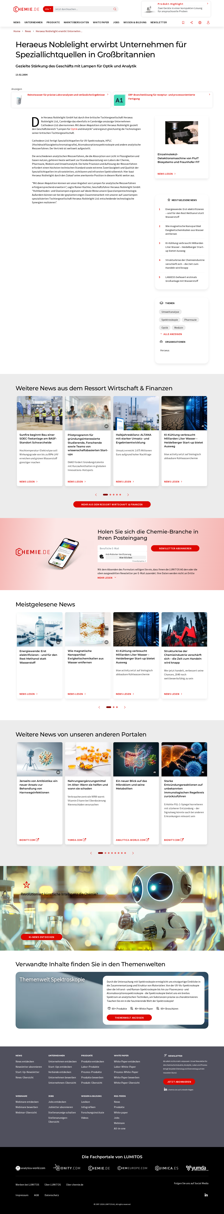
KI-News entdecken (41, 937)
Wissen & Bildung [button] (135, 22)
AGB (36, 1195)
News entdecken (25, 1061)
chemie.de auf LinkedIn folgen (180, 1089)
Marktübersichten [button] (76, 22)
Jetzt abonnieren (179, 1081)
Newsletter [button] (159, 22)
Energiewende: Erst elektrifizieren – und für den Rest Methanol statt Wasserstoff (184, 212)
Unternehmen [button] (33, 22)
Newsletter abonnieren (175, 548)
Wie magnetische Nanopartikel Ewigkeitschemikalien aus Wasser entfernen (184, 229)
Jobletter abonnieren (60, 1107)
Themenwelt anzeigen (129, 1017)
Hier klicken (125, 557)
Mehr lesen (105, 577)
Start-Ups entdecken (60, 1066)
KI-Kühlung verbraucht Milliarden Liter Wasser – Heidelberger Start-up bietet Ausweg (184, 246)
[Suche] (115, 9)
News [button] (16, 22)
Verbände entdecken (59, 1072)
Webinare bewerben (27, 1107)
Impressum (22, 1195)
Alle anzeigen (172, 334)
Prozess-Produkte (91, 1072)
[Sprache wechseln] (200, 23)
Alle (47, 9)
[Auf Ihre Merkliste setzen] (183, 23)
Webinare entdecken (27, 1101)
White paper (121, 1112)
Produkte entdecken (92, 1061)
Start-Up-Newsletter (27, 1072)
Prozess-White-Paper (126, 1072)
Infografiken (88, 1107)
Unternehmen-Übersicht (62, 1082)
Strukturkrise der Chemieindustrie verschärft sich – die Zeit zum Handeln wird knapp (184, 263)
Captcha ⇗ (139, 561)
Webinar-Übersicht (26, 1112)
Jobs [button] (116, 22)
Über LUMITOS (52, 1184)
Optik (74, 129)
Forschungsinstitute (92, 1112)
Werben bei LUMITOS (27, 1184)
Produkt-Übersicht (91, 1082)
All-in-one (119, 1128)
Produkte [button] (53, 22)
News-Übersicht (25, 1077)
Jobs (116, 1117)
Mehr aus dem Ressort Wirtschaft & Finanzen (112, 504)
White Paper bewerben (126, 1077)
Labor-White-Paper (125, 1066)
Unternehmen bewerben (62, 1077)
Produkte (119, 1107)
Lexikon (85, 1101)
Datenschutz (52, 1195)
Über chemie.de (74, 1184)
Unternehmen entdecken (62, 1061)
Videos (84, 1117)
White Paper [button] (101, 22)
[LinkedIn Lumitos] (206, 1195)
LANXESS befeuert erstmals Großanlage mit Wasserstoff (181, 278)
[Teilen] (191, 23)
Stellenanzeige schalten (62, 1112)
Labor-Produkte (90, 1066)
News (117, 1101)
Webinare (119, 1123)
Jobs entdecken (57, 1101)
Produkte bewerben (92, 1077)
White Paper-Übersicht (127, 1082)
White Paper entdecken (127, 1061)
